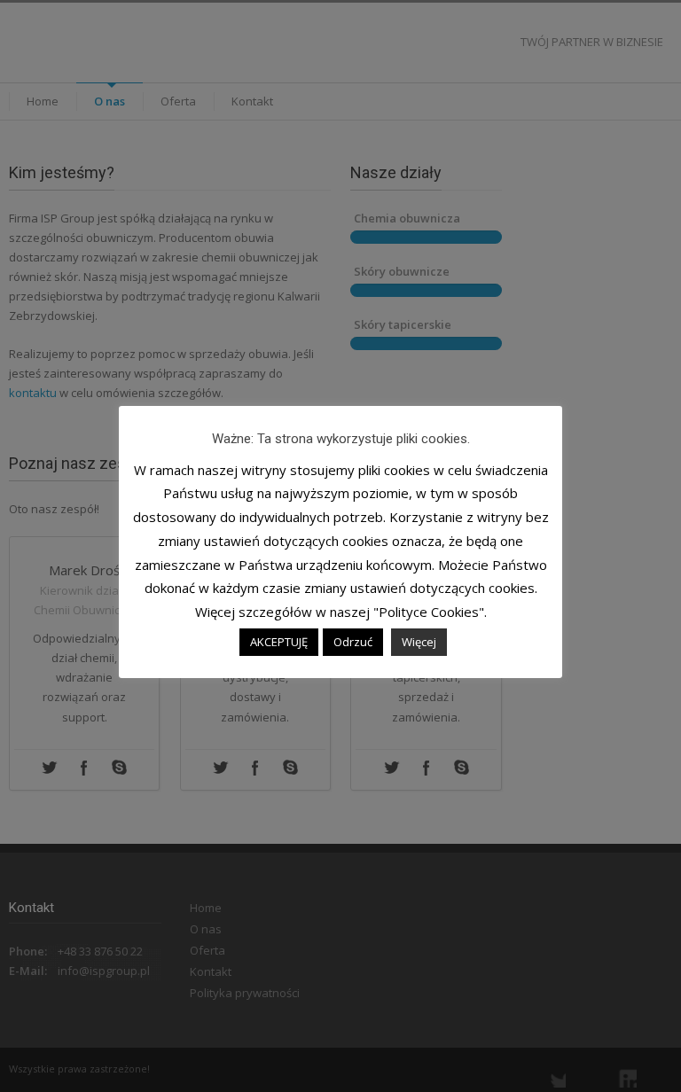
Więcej (419, 642)
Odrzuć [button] (352, 642)
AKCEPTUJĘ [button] (279, 642)
